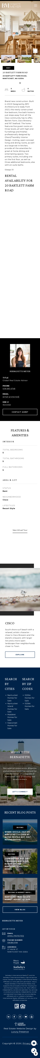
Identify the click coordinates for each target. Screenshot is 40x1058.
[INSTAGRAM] (20, 1017)
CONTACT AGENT (20, 412)
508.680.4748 (9, 389)
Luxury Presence (20, 1032)
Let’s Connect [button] (20, 792)
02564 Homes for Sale (30, 706)
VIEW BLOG (20, 910)
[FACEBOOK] (14, 1017)
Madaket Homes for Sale (12, 717)
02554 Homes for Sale (30, 698)
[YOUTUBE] (26, 1017)
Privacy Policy (30, 1043)
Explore (20, 655)
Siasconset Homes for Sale (12, 725)
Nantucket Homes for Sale (12, 698)
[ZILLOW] (31, 1017)
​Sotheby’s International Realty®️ (17, 975)
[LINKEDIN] (8, 1017)
